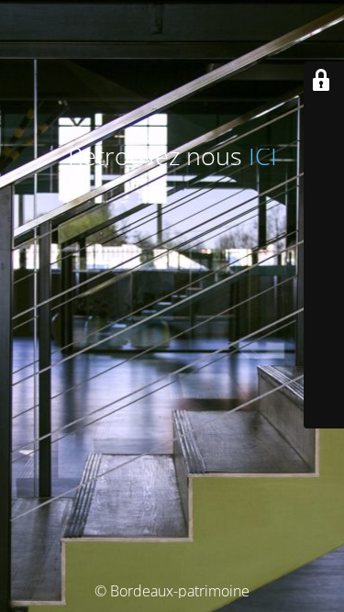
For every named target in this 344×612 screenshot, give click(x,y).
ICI (263, 155)
